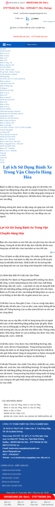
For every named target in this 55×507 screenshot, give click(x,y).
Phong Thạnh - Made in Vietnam (10, 72)
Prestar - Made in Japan (7, 70)
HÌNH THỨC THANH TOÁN (12, 486)
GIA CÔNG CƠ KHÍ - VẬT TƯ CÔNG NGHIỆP (15, 127)
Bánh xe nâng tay (5, 81)
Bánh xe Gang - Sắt (6, 63)
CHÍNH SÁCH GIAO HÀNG (11, 474)
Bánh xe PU (3, 58)
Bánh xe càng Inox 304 (7, 65)
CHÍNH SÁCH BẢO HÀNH (11, 470)
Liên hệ (2, 162)
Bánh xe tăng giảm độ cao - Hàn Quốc (11, 144)
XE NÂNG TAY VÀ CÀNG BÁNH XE (12, 79)
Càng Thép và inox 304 (7, 83)
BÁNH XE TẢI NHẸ (6, 90)
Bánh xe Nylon (4, 56)
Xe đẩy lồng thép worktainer (8, 74)
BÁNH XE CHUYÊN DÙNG (9, 118)
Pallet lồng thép (4, 76)
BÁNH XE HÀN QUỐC (8, 137)
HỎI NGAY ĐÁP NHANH (10, 482)
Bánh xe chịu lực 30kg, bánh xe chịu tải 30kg (22, 408)
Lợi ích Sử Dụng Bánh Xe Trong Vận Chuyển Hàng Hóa (27, 172)
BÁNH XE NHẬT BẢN (7, 146)
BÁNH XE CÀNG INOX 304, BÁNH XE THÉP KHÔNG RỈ (28, 416)
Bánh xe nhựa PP (5, 97)
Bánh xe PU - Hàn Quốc (7, 139)
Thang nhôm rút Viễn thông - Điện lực (11, 114)
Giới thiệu (3, 155)
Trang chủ (3, 153)
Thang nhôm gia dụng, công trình (10, 111)
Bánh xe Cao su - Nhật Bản (8, 151)
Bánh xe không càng (6, 86)
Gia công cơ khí (5, 132)
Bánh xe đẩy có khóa (12, 410)
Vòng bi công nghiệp (6, 130)
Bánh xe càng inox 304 (7, 123)
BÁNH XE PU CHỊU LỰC (14, 413)
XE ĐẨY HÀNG (5, 67)
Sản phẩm (3, 49)
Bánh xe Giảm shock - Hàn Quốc (10, 141)
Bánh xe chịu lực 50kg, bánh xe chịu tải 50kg (22, 405)
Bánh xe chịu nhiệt (5, 125)
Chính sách (3, 158)
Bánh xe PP (3, 60)
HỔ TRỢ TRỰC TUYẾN (10, 478)
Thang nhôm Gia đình (6, 116)
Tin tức (2, 160)
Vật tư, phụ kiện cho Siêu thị (8, 134)
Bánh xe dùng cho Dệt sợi (8, 120)
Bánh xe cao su (4, 53)
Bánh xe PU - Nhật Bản (7, 148)
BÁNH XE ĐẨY (5, 51)
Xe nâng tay (3, 88)
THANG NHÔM (5, 109)
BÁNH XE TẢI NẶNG (7, 100)
